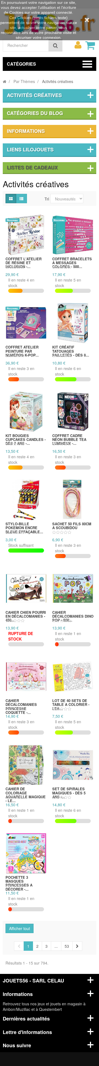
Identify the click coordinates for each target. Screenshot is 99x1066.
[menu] (78, 45)
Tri (47, 199)
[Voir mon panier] (90, 45)
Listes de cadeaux (32, 167)
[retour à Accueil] (4, 81)
